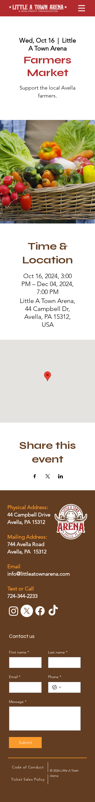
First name (19, 652)
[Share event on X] (47, 476)
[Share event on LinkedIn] (60, 476)
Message (17, 701)
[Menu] (78, 8)
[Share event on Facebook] (34, 476)
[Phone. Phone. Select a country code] (56, 687)
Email (14, 676)
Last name (58, 652)
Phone (54, 676)
